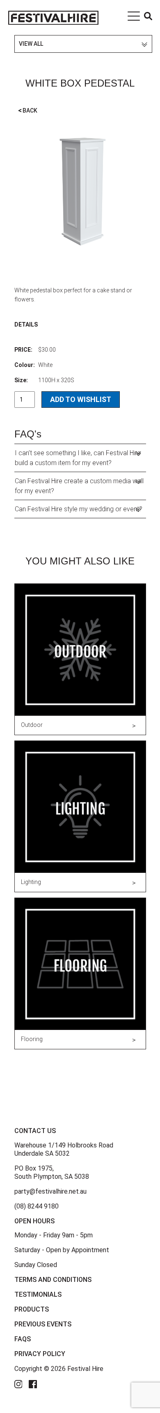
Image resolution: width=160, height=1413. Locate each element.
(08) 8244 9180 (36, 1206)
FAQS (22, 1339)
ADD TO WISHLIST (80, 399)
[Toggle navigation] (134, 18)
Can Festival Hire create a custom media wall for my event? (79, 486)
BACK (27, 110)
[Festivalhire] (53, 17)
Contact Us (35, 1131)
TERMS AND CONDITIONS (52, 1280)
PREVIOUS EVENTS (42, 1324)
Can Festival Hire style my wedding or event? (78, 509)
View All (31, 43)
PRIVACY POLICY (39, 1354)
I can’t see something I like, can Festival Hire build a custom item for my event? (78, 458)
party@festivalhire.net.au (50, 1191)
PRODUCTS (31, 1309)
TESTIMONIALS (38, 1294)
